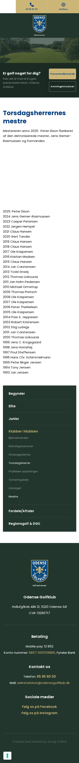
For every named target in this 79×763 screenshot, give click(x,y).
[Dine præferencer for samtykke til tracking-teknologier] (7, 756)
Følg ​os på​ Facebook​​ (39, 706)
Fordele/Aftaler (21, 511)
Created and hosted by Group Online (39, 742)
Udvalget (15, 488)
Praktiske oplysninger (23, 471)
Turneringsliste (19, 480)
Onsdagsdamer (20, 455)
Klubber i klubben (23, 431)
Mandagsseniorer (21, 446)
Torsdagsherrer (19, 463)
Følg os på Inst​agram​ (39, 713)
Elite (12, 406)
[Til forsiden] (39, 25)
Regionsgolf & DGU (24, 523)
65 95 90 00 (46, 676)
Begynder (17, 393)
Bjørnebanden (18, 438)
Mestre (13, 497)
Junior (14, 419)
